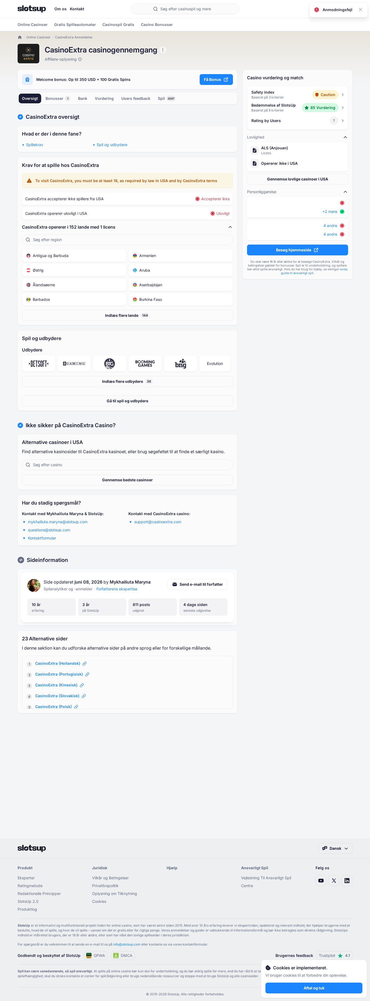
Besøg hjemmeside (293, 250)
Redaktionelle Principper (39, 893)
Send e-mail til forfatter (201, 584)
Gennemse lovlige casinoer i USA (297, 179)
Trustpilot (334, 955)
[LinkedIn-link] (347, 880)
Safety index (262, 92)
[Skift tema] (347, 9)
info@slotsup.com (127, 944)
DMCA (126, 955)
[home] (20, 37)
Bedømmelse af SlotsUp (273, 105)
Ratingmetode (30, 885)
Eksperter (26, 877)
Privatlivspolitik (105, 885)
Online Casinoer (38, 37)
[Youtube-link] (321, 880)
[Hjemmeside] (32, 8)
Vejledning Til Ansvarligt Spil (266, 877)
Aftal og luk (314, 988)
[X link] (334, 880)
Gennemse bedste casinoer (127, 480)
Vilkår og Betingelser (110, 877)
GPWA (99, 955)
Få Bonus (212, 79)
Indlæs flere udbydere (126, 381)
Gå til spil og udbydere (127, 401)
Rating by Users (266, 120)
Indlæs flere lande (126, 315)
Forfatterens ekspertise (116, 589)
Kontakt (77, 8)
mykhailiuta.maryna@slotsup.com (57, 521)
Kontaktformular (42, 538)
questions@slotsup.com (49, 530)
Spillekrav (34, 144)
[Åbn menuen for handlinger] (163, 50)
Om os (60, 8)
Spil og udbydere (112, 144)
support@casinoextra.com (157, 521)
